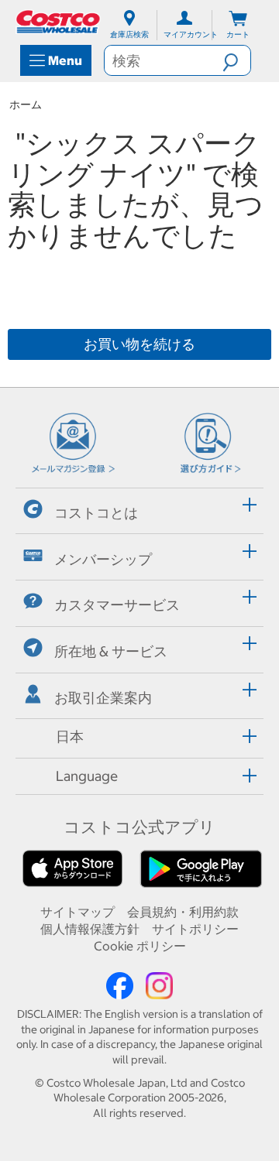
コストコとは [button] (96, 513)
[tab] (140, 509)
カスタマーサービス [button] (117, 605)
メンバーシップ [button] (103, 559)
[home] (59, 21)
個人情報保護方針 (90, 929)
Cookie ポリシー (140, 946)
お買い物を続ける (139, 344)
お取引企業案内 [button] (103, 698)
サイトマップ (77, 912)
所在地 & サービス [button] (110, 651)
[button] (236, 60)
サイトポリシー (195, 929)
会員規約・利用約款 (183, 912)
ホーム (25, 104)
